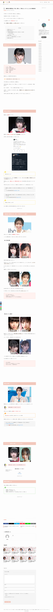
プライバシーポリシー (46, 609)
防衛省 (33, 609)
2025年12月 (40, 56)
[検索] (49, 0)
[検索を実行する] (49, 20)
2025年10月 (40, 59)
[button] (6, 523)
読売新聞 (22, 609)
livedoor (27, 609)
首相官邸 (36, 609)
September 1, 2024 (16, 190)
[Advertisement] (19, 100)
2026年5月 (40, 48)
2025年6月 (40, 66)
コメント (5, 574)
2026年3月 (40, 51)
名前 (5, 584)
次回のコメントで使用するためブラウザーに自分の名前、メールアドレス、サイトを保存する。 (17, 593)
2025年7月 (40, 64)
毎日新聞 (19, 609)
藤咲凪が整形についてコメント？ (12, 35)
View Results (19, 473)
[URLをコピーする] (33, 523)
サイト (5, 590)
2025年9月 (40, 61)
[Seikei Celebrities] (6, 2)
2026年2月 (40, 53)
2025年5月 (40, 67)
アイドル (5, 10)
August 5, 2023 (19, 197)
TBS (6, 609)
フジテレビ (9, 609)
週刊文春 (25, 609)
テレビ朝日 (13, 609)
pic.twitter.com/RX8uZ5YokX (10, 423)
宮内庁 (38, 609)
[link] (12, 535)
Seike (7, 539)
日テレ (5, 609)
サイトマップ (41, 609)
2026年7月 (40, 45)
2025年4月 (40, 69)
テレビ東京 (16, 609)
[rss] (48, 0)
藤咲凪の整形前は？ (10, 30)
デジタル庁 (30, 609)
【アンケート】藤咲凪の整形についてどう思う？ (14, 36)
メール (5, 587)
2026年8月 (40, 43)
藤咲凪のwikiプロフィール (11, 29)
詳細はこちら (44, 37)
